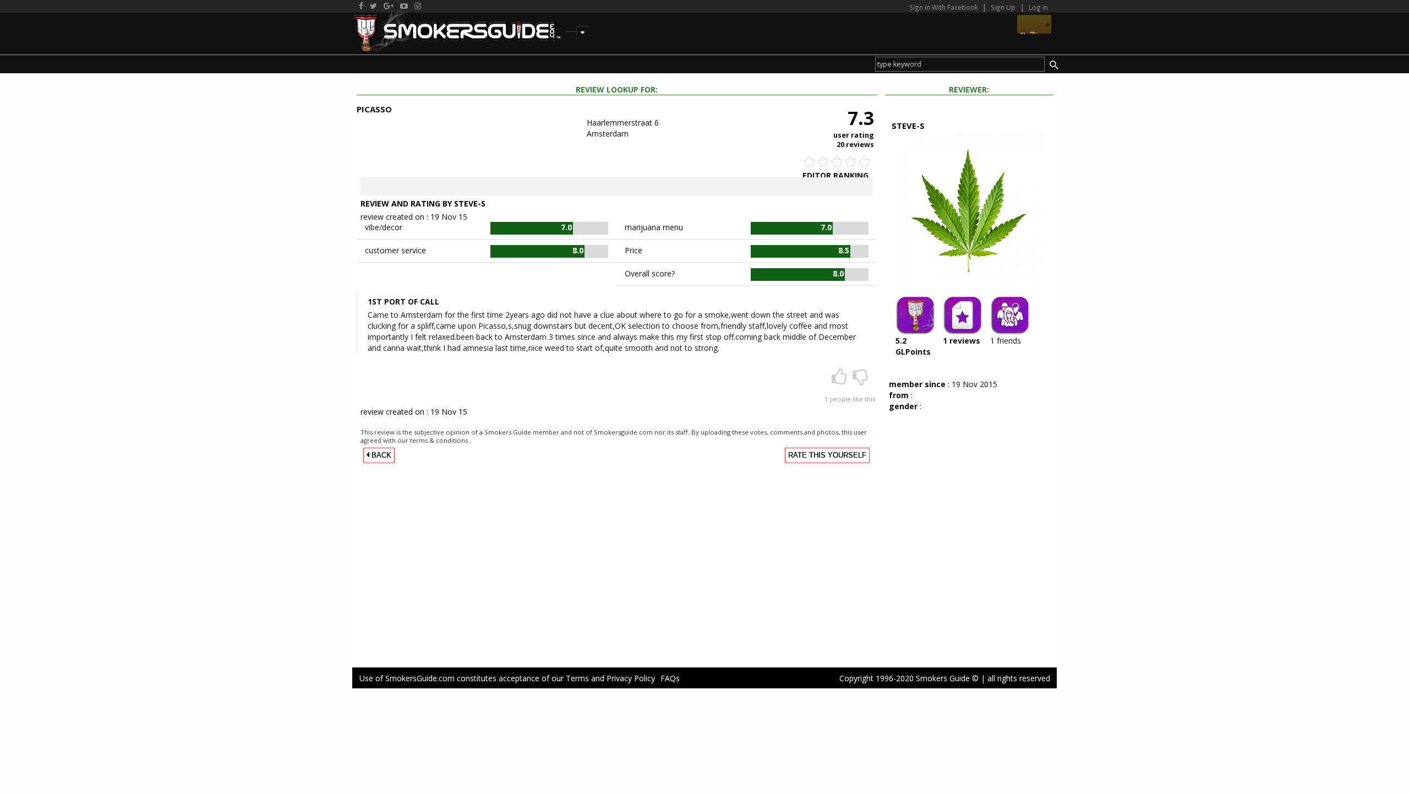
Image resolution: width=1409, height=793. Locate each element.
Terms (577, 678)
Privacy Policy (631, 678)
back (380, 455)
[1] (840, 380)
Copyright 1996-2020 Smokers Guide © (909, 678)
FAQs (670, 678)
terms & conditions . (440, 440)
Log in (1038, 7)
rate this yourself (827, 455)
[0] (860, 380)
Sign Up (1003, 7)
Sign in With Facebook (944, 7)
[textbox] (959, 64)
